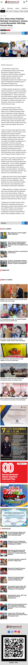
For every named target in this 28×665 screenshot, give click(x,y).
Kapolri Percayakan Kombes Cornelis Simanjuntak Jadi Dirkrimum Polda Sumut (16, 579)
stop (9, 30)
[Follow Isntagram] (15, 632)
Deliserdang (10, 8)
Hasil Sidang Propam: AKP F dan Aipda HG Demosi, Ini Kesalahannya (17, 597)
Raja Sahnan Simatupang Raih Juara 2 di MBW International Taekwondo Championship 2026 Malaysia (17, 552)
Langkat (17, 8)
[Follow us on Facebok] (9, 632)
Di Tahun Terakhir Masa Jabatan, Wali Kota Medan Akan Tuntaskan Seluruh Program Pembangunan (17, 262)
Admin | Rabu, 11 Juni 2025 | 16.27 (7, 27)
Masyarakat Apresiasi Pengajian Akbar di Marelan (17, 233)
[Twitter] (23, 33)
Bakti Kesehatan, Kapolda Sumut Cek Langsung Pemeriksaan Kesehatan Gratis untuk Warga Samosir (17, 606)
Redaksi (11, 662)
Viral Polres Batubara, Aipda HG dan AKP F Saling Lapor (17, 560)
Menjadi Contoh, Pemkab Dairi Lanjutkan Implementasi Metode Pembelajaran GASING (17, 543)
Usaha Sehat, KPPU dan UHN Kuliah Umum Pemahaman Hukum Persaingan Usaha (17, 615)
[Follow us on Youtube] (18, 632)
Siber (16, 662)
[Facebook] (26, 33)
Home (1, 15)
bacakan (4, 30)
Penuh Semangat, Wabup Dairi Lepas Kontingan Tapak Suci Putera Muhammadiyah (16, 534)
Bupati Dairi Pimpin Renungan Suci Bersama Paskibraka (16, 569)
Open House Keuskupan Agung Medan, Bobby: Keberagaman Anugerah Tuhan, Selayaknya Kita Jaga (17, 244)
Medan (3, 8)
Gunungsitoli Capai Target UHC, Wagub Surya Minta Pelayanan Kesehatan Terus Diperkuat (17, 588)
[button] (26, 0)
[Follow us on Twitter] (12, 632)
